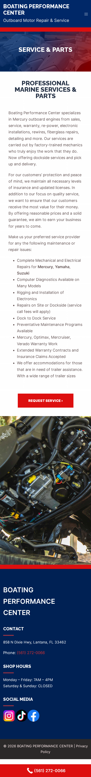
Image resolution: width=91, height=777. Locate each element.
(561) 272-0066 (31, 652)
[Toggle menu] (86, 14)
